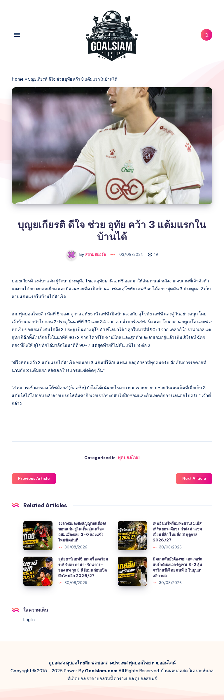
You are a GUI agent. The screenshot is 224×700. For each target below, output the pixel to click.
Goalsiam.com (101, 670)
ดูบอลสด (57, 663)
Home (18, 79)
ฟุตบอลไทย (129, 457)
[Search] (206, 35)
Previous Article (34, 478)
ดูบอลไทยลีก (78, 663)
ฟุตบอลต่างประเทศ (109, 663)
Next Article (194, 478)
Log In (29, 619)
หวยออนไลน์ (164, 663)
